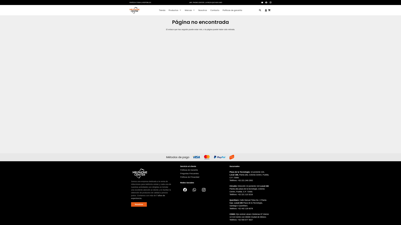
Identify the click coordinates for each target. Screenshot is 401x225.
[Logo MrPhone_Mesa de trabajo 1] (134, 10)
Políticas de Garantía (189, 170)
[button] (180, 10)
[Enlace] (266, 10)
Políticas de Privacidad (189, 177)
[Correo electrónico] (262, 2)
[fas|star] (140, 173)
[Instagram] (270, 2)
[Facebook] (266, 2)
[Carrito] (269, 10)
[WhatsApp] (194, 189)
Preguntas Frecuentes (189, 173)
